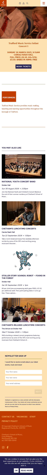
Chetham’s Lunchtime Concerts (19, 228)
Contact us (8, 416)
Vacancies (22, 416)
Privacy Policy (14, 406)
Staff (33, 416)
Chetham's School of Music (3, 3)
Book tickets (23, 66)
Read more (26, 470)
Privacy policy (10, 421)
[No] (44, 466)
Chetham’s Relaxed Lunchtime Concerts (23, 325)
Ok (16, 470)
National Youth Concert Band (18, 181)
